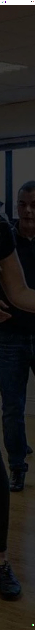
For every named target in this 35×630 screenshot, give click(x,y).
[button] (0, 320)
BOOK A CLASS (17, 342)
